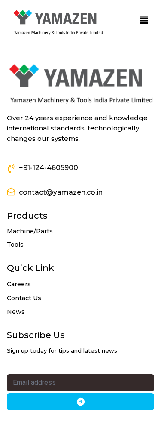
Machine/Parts (30, 231)
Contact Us (24, 298)
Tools (15, 244)
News (16, 312)
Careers (19, 284)
